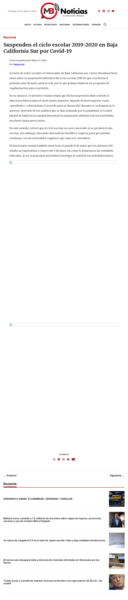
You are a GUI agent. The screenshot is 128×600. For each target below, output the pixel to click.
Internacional (81, 24)
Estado (38, 24)
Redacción (19, 64)
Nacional (64, 24)
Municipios (50, 24)
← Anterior (10, 475)
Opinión (96, 24)
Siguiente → (117, 475)
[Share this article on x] (63, 459)
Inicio (28, 24)
